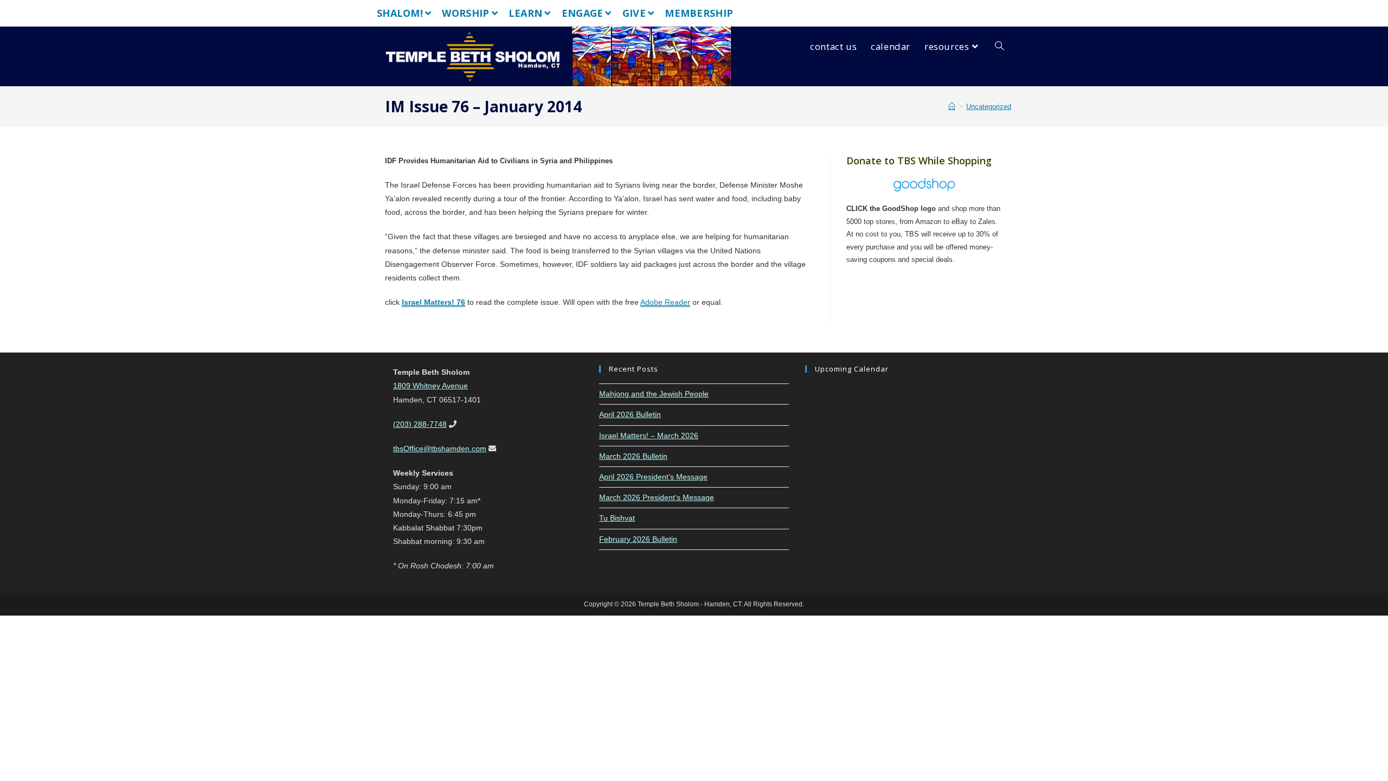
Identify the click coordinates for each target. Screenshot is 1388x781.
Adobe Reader (665, 302)
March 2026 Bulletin (633, 456)
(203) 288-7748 (420, 424)
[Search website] (999, 47)
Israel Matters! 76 (433, 302)
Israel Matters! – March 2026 (648, 435)
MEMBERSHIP (699, 13)
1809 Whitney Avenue (430, 385)
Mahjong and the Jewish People (654, 393)
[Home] (951, 107)
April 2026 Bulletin (630, 414)
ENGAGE (582, 13)
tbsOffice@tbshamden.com (439, 448)
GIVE (634, 13)
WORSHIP (465, 13)
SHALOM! (400, 13)
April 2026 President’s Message (653, 476)
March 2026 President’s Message (656, 497)
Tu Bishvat (617, 518)
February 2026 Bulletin (638, 539)
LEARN (526, 13)
